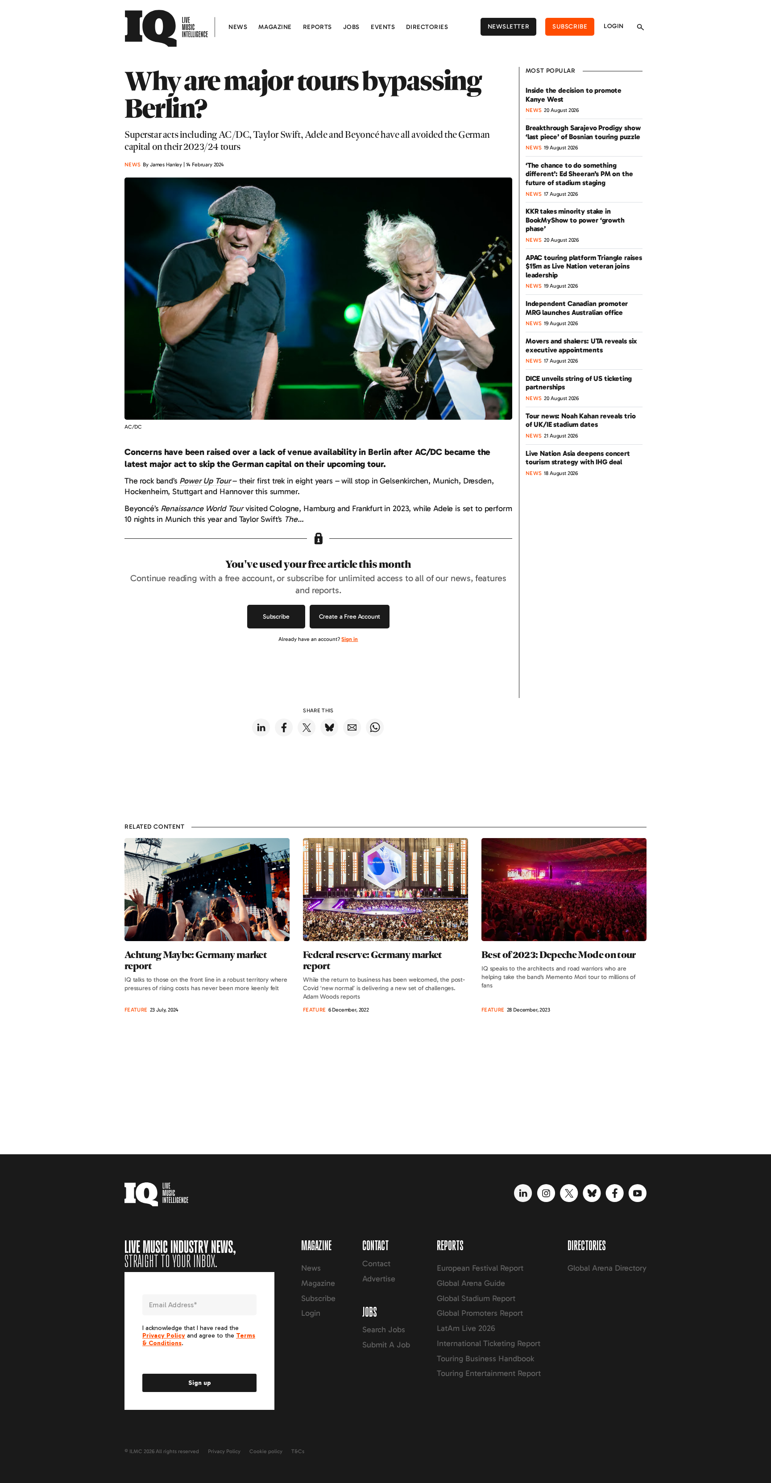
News (237, 27)
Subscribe (569, 26)
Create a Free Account (350, 616)
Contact (376, 1263)
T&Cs (297, 1451)
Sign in (349, 639)
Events (383, 27)
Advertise (378, 1279)
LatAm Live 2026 (466, 1328)
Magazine (274, 27)
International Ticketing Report (488, 1343)
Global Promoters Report (480, 1313)
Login (614, 26)
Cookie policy (265, 1451)
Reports (317, 27)
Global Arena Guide (471, 1283)
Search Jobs (383, 1329)
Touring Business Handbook (485, 1358)
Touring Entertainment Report (489, 1373)
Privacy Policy (224, 1451)
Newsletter (509, 26)
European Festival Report (480, 1268)
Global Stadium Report (476, 1298)
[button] (204, 481)
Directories (427, 27)
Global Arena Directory (607, 1268)
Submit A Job (386, 1345)
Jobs (351, 27)
